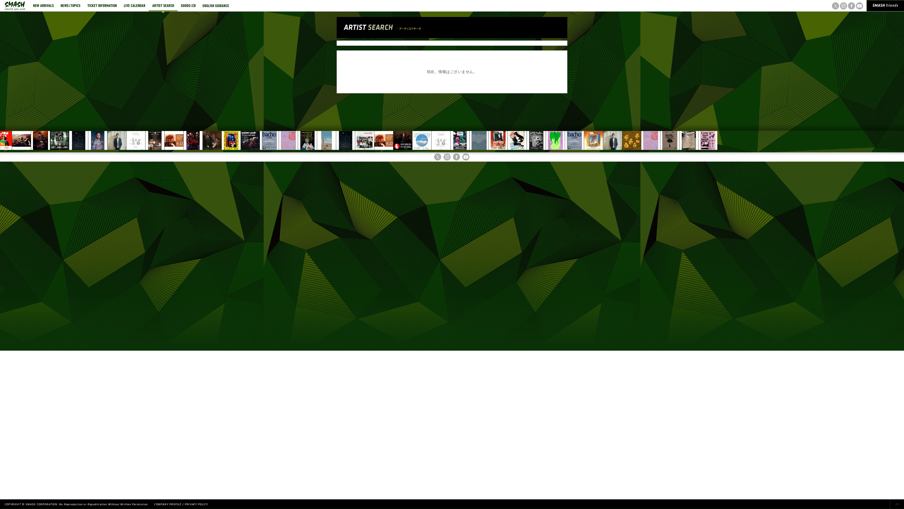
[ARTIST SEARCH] (163, 5)
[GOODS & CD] (188, 5)
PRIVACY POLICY (196, 504)
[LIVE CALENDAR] (134, 5)
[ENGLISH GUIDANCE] (216, 5)
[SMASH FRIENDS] (885, 6)
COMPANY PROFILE (167, 504)
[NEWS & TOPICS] (70, 5)
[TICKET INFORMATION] (102, 5)
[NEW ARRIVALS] (43, 5)
